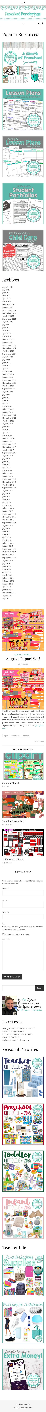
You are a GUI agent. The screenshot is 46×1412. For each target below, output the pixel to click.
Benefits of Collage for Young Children (17, 1034)
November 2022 (9, 418)
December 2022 (9, 415)
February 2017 (8, 473)
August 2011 (7, 595)
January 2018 (7, 441)
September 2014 (9, 557)
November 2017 (9, 447)
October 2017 (8, 450)
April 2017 (6, 467)
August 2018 (7, 423)
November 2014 (9, 552)
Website (5, 912)
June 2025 (6, 327)
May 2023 (6, 400)
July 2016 (6, 493)
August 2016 (7, 490)
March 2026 (7, 301)
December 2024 (9, 345)
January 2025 (7, 342)
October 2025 (8, 316)
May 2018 (6, 429)
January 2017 (7, 476)
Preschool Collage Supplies (13, 1031)
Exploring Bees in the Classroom (15, 1040)
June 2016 (6, 496)
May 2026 (6, 295)
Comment (6, 939)
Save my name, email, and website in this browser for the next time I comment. (22, 928)
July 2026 (6, 290)
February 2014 (8, 578)
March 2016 (7, 505)
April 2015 (6, 537)
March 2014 (7, 575)
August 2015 (7, 525)
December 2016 (9, 479)
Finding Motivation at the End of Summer (18, 1028)
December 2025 (9, 310)
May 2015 (6, 534)
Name (5, 888)
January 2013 (7, 584)
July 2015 (6, 528)
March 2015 (7, 540)
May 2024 (6, 365)
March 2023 (7, 406)
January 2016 (7, 511)
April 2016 (6, 502)
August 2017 (7, 456)
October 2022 (8, 421)
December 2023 (9, 380)
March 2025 (7, 336)
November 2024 (9, 348)
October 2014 (8, 554)
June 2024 (6, 362)
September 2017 (9, 453)
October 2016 (8, 485)
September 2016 (9, 487)
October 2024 (8, 351)
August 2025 (7, 322)
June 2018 (6, 426)
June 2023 (6, 397)
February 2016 (8, 508)
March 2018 (7, 435)
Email (5, 900)
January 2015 (7, 546)
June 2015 (6, 531)
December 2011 (9, 592)
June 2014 (6, 566)
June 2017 (6, 461)
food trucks (15, 736)
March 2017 (7, 470)
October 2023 (8, 386)
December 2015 (9, 514)
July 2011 (6, 598)
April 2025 (6, 333)
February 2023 (8, 409)
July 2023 (6, 394)
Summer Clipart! (10, 783)
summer (28, 655)
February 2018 (8, 438)
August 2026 (7, 287)
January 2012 (7, 589)
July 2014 (6, 563)
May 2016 (6, 499)
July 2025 (6, 324)
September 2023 (9, 389)
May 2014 (6, 569)
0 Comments (39, 741)
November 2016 (9, 482)
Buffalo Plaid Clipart (12, 859)
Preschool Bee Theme (11, 1037)
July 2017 (6, 458)
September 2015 (9, 522)
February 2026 (8, 304)
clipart (6, 736)
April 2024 (6, 368)
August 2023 (7, 391)
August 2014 (7, 560)
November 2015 (9, 517)
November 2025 (9, 313)
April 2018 (6, 432)
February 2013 (8, 581)
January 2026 (7, 307)
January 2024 (7, 377)
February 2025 (8, 339)
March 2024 (7, 371)
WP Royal (28, 1408)
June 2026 (6, 292)
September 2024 (9, 354)
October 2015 (8, 520)
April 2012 (6, 586)
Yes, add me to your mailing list (17, 934)
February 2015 (8, 543)
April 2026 (6, 298)
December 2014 (9, 549)
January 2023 (7, 412)
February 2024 (8, 374)
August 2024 (7, 357)
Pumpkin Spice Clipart (13, 821)
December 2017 (9, 444)
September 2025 (9, 319)
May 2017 (6, 464)
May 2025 (6, 330)
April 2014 (6, 572)
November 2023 (9, 383)
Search (39, 988)
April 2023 (6, 403)
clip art (18, 655)
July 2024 (6, 359)
